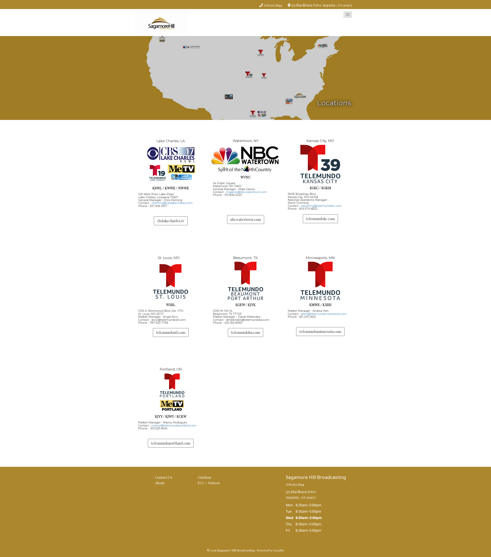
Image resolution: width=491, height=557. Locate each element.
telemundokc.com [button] (320, 218)
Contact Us (163, 477)
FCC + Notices (209, 483)
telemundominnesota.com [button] (320, 331)
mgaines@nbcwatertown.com (246, 192)
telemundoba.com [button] (245, 332)
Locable (279, 550)
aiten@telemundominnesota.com (324, 314)
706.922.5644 (273, 5)
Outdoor (204, 477)
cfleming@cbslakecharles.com (172, 203)
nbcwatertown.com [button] (245, 219)
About (159, 483)
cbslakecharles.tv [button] (170, 221)
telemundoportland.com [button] (170, 443)
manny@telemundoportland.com (173, 425)
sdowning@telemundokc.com (321, 206)
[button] (348, 14)
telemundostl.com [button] (170, 332)
